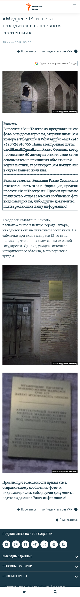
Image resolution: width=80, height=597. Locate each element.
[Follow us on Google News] (54, 544)
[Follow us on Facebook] (25, 544)
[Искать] (55, 592)
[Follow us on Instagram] (16, 544)
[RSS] (63, 544)
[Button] (27, 51)
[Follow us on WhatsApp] (44, 544)
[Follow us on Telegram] (35, 544)
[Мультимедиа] (24, 592)
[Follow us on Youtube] (6, 544)
